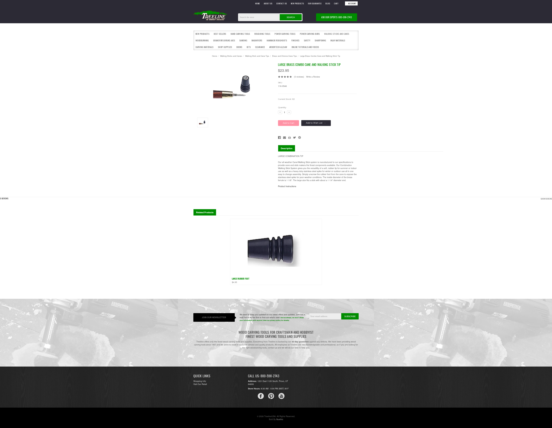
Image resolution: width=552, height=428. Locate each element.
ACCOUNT (352, 3)
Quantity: (282, 107)
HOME (257, 3)
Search (291, 17)
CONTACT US (281, 3)
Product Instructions (287, 186)
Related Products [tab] (204, 212)
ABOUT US (268, 3)
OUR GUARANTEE (315, 3)
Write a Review (313, 76)
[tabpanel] (276, 252)
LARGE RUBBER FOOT (240, 278)
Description (286, 148)
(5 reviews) (299, 76)
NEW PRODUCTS (297, 3)
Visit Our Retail (200, 384)
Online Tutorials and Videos (305, 47)
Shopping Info (199, 381)
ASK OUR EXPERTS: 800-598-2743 (336, 17)
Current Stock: (286, 99)
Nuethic (279, 419)
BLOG (327, 3)
